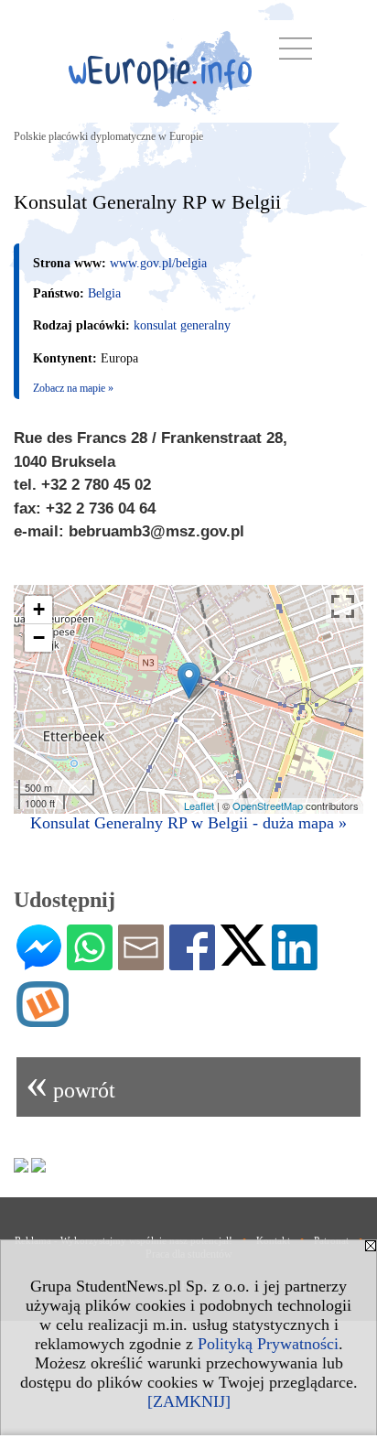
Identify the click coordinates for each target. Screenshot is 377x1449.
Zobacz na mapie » (73, 388)
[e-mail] (141, 963)
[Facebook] (192, 963)
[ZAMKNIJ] (189, 1401)
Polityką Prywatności (268, 1344)
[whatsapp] (90, 963)
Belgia (104, 293)
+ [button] (39, 609)
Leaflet (199, 805)
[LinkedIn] (295, 963)
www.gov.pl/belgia (158, 263)
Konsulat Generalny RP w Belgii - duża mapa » (188, 823)
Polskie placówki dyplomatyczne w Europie (108, 136)
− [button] (39, 637)
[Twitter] (243, 958)
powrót (70, 1082)
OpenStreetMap (267, 805)
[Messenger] (38, 963)
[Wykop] (42, 1020)
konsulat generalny (182, 325)
